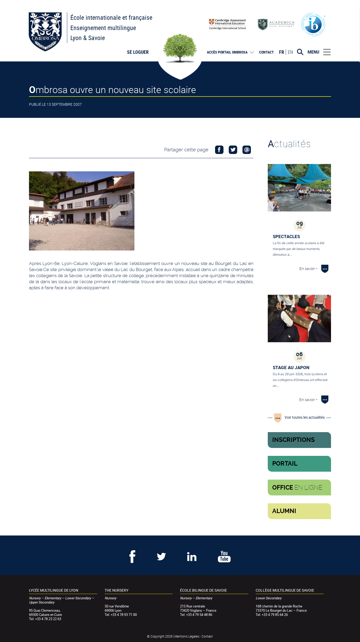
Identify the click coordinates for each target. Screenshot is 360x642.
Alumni (284, 511)
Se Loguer (138, 52)
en (290, 52)
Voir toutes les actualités (305, 417)
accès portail (227, 52)
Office (297, 487)
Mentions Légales (186, 636)
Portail (285, 463)
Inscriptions (293, 439)
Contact (266, 52)
